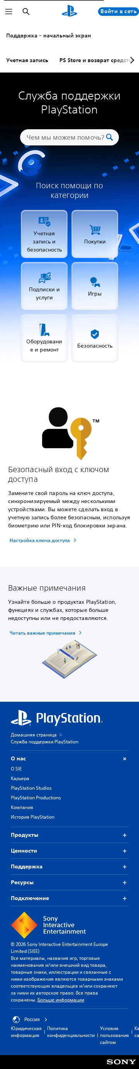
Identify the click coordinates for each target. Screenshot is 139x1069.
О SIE (16, 768)
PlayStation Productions (36, 797)
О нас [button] (18, 758)
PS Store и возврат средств (95, 60)
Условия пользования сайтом (114, 1035)
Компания (22, 807)
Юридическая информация (26, 1032)
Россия (32, 1019)
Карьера (20, 778)
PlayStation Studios (31, 788)
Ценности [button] (24, 850)
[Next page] (131, 60)
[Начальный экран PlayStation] (69, 11)
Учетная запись (27, 60)
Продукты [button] (24, 834)
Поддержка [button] (26, 866)
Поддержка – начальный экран (48, 35)
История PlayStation (32, 817)
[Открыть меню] (8, 11)
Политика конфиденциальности (71, 1032)
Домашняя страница (34, 734)
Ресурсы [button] (22, 882)
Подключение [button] (30, 898)
